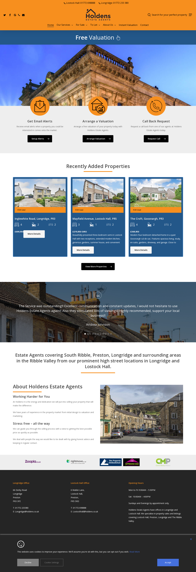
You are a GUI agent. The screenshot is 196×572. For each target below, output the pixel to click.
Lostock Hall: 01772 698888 (80, 2)
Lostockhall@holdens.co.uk (85, 511)
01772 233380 (21, 507)
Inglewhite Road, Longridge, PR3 (35, 218)
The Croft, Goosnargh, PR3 (147, 218)
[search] (149, 14)
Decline (28, 562)
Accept (168, 562)
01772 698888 (79, 507)
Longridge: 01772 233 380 (114, 2)
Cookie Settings (51, 562)
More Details (34, 233)
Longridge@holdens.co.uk (27, 511)
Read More (134, 551)
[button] (190, 14)
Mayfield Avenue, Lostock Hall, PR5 (94, 218)
